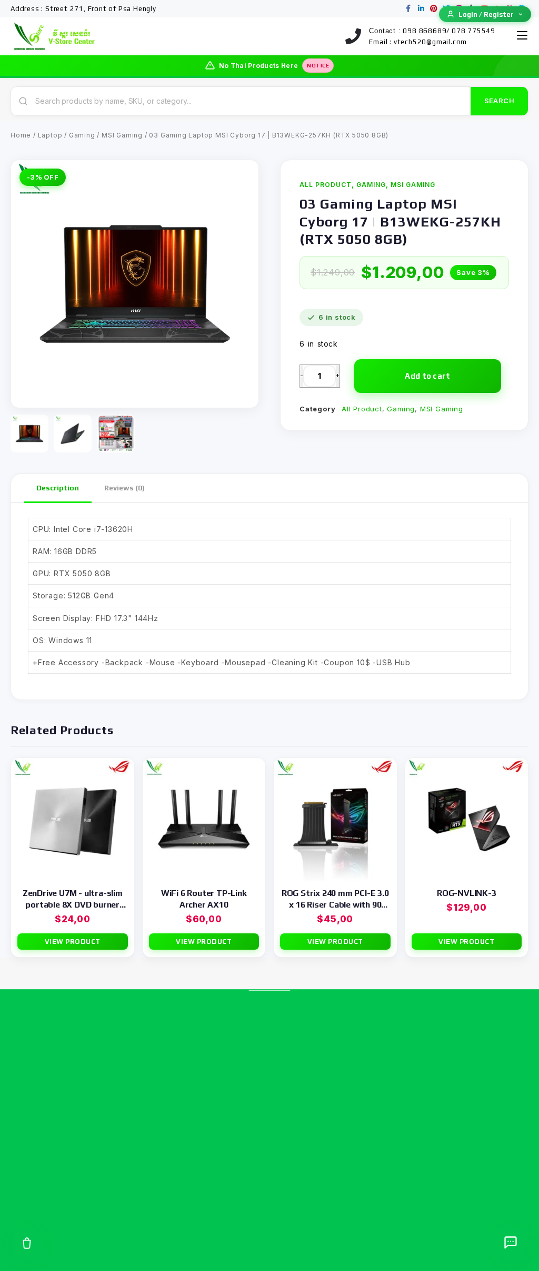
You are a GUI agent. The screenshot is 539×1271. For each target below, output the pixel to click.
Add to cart (427, 375)
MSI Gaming (122, 135)
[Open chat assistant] (510, 1242)
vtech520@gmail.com (430, 42)
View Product (73, 941)
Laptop (50, 135)
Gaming (82, 135)
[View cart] (27, 1243)
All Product (326, 185)
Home (21, 135)
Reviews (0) (124, 488)
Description (57, 488)
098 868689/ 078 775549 (449, 31)
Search (499, 100)
